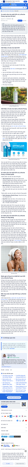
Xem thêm (12, 348)
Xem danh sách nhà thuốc (14, 397)
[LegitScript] (7, 439)
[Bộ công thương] (4, 436)
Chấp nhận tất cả (20, 463)
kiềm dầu (12, 68)
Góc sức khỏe (6, 10)
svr (11, 369)
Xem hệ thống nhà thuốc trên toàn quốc (14, 395)
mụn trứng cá (17, 240)
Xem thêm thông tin (6, 366)
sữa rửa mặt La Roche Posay (18, 126)
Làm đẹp (7, 369)
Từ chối (8, 463)
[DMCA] (14, 436)
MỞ (25, 1)
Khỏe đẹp (12, 10)
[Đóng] (1, 1)
